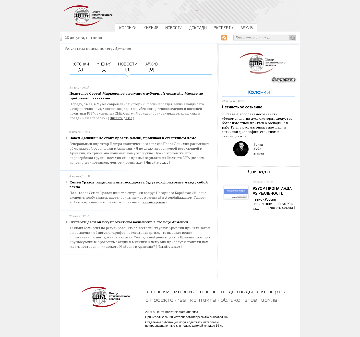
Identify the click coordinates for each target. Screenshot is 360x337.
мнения (185, 291)
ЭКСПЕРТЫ (223, 27)
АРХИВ (246, 27)
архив (269, 299)
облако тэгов (238, 299)
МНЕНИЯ (151, 27)
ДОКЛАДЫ (198, 27)
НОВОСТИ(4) (128, 66)
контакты (203, 299)
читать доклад (281, 207)
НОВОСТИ (173, 27)
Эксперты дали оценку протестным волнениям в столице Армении (129, 222)
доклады (240, 291)
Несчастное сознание (242, 106)
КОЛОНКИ (127, 27)
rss (182, 299)
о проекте (159, 299)
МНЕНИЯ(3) (104, 66)
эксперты (271, 291)
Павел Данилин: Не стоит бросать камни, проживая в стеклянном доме (133, 137)
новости (212, 291)
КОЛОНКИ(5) (80, 66)
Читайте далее (121, 118)
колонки (157, 291)
